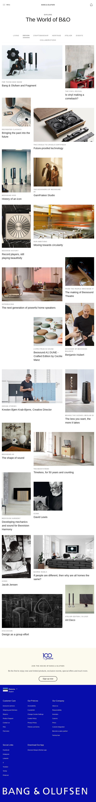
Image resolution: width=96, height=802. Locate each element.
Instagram (6, 749)
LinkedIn (5, 754)
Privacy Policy (31, 718)
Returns (5, 709)
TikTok (5, 766)
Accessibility (31, 701)
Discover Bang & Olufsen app (36, 745)
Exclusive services (8, 701)
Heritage (47, 35)
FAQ (4, 722)
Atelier (58, 35)
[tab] (7, 35)
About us (54, 701)
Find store (6, 726)
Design (17, 35)
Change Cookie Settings (35, 709)
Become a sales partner (59, 726)
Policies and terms (33, 722)
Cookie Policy (31, 714)
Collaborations (84, 35)
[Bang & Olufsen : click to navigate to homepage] (48, 4)
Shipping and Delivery (10, 705)
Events (69, 35)
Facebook (6, 745)
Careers (54, 714)
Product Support (8, 714)
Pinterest (6, 770)
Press (53, 718)
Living (7, 35)
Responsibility (56, 705)
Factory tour (55, 730)
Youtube (5, 762)
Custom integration (58, 722)
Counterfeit (31, 705)
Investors (54, 709)
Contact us (6, 718)
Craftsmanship (32, 35)
